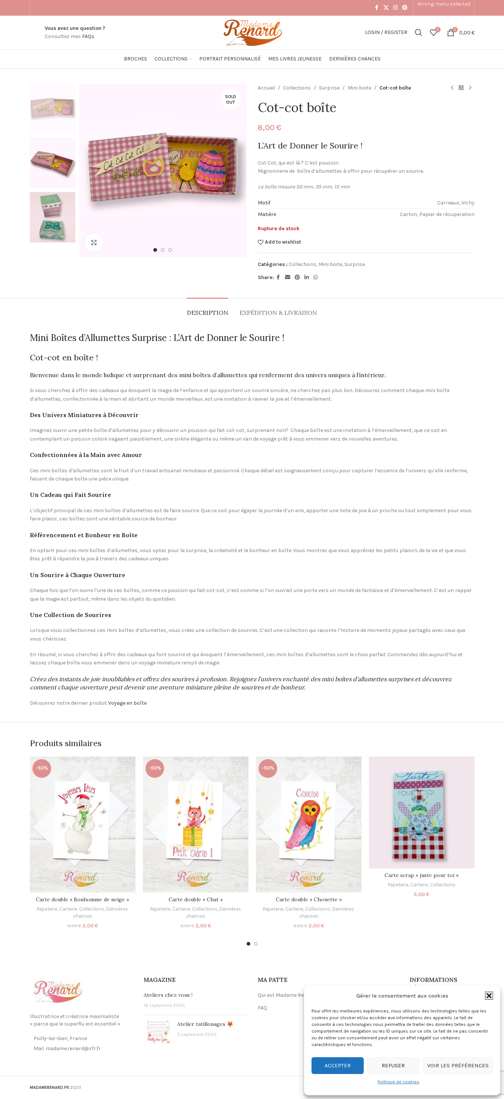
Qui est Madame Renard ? (288, 995)
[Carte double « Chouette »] (308, 825)
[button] (489, 995)
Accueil (266, 88)
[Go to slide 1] (155, 250)
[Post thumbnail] (158, 1032)
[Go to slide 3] (170, 250)
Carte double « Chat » (196, 899)
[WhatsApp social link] (315, 277)
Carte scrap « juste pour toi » (421, 875)
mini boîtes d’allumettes (213, 375)
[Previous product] (452, 88)
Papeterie (47, 909)
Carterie (68, 909)
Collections (297, 88)
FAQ (262, 1008)
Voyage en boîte (127, 703)
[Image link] (58, 992)
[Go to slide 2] (163, 250)
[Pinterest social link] (405, 8)
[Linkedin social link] (306, 277)
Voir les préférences (458, 1065)
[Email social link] (287, 277)
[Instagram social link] (395, 8)
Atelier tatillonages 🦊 (205, 1024)
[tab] (207, 309)
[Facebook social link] (376, 8)
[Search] (418, 32)
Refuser (393, 1065)
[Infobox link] (75, 32)
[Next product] (470, 88)
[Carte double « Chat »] (195, 825)
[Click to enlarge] (94, 242)
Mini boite (359, 88)
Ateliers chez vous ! (168, 995)
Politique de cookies (398, 1081)
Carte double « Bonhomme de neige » (82, 899)
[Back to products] (461, 88)
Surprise (329, 88)
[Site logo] (252, 32)
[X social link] (386, 8)
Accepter (338, 1065)
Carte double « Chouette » (309, 899)
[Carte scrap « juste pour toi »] (422, 812)
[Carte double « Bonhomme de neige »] (82, 825)
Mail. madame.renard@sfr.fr (67, 1048)
